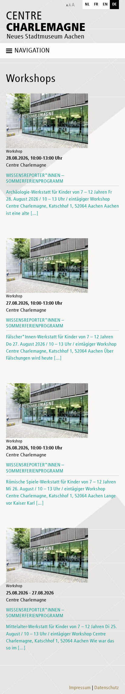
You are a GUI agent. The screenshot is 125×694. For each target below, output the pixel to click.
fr (96, 4)
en (105, 4)
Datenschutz (106, 688)
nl (87, 4)
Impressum (80, 688)
